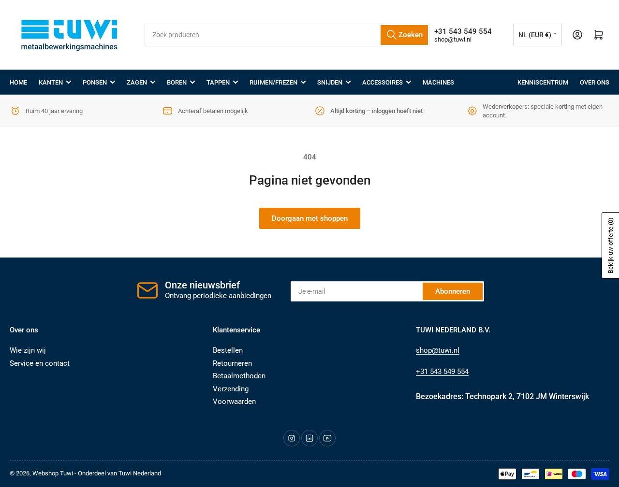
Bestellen (228, 350)
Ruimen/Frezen (273, 82)
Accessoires (382, 82)
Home (18, 82)
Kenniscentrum (542, 82)
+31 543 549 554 (442, 371)
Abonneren (452, 291)
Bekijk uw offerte (610, 245)
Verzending (231, 389)
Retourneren (232, 363)
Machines (438, 82)
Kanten (51, 82)
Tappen (218, 82)
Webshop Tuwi (52, 473)
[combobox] (287, 35)
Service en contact (40, 363)
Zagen (137, 82)
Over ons (594, 82)
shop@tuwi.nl (453, 39)
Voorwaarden (234, 401)
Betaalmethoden (239, 376)
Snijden (329, 82)
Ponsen (95, 82)
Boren (177, 82)
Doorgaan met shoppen (310, 218)
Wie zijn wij (28, 350)
